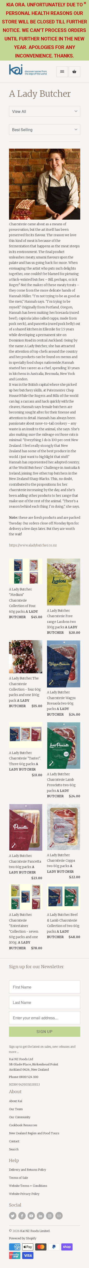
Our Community (19, 1117)
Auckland (15, 1069)
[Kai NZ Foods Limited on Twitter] (12, 1215)
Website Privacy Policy (24, 1194)
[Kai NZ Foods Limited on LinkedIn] (40, 1215)
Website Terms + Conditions (28, 1186)
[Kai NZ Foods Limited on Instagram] (49, 1215)
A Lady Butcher (40, 94)
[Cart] (74, 72)
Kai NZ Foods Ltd (21, 1059)
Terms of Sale (18, 1177)
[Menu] (62, 72)
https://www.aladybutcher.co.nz (33, 545)
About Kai (15, 1101)
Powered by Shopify (22, 1238)
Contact (14, 1141)
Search (14, 1149)
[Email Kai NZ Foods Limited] (59, 1215)
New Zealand (40, 1069)
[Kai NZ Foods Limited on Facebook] (22, 1215)
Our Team (16, 1109)
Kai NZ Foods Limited (35, 1231)
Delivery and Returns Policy (27, 1169)
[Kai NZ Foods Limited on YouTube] (31, 1215)
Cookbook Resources (23, 1125)
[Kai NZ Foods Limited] (28, 73)
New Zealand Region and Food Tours (34, 1133)
